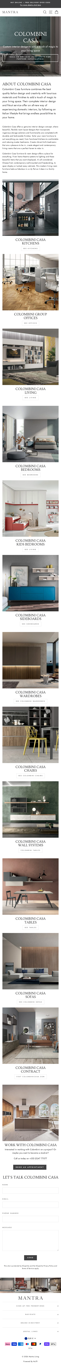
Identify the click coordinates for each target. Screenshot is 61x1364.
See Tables (30, 927)
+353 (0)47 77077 (38, 1158)
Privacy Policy (49, 1266)
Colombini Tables (30, 850)
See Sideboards (30, 624)
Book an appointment (30, 1167)
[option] (30, 4)
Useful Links (30, 1331)
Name (5, 1185)
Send (30, 1257)
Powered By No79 (30, 1361)
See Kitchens (30, 248)
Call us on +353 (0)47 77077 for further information (30, 58)
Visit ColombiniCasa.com (30, 1077)
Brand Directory (30, 1323)
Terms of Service (28, 1268)
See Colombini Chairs (30, 776)
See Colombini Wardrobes (30, 701)
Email (5, 1199)
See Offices (30, 323)
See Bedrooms (30, 475)
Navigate (30, 1314)
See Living (30, 398)
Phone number (10, 1213)
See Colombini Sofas (30, 1002)
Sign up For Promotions (30, 1306)
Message (7, 1227)
